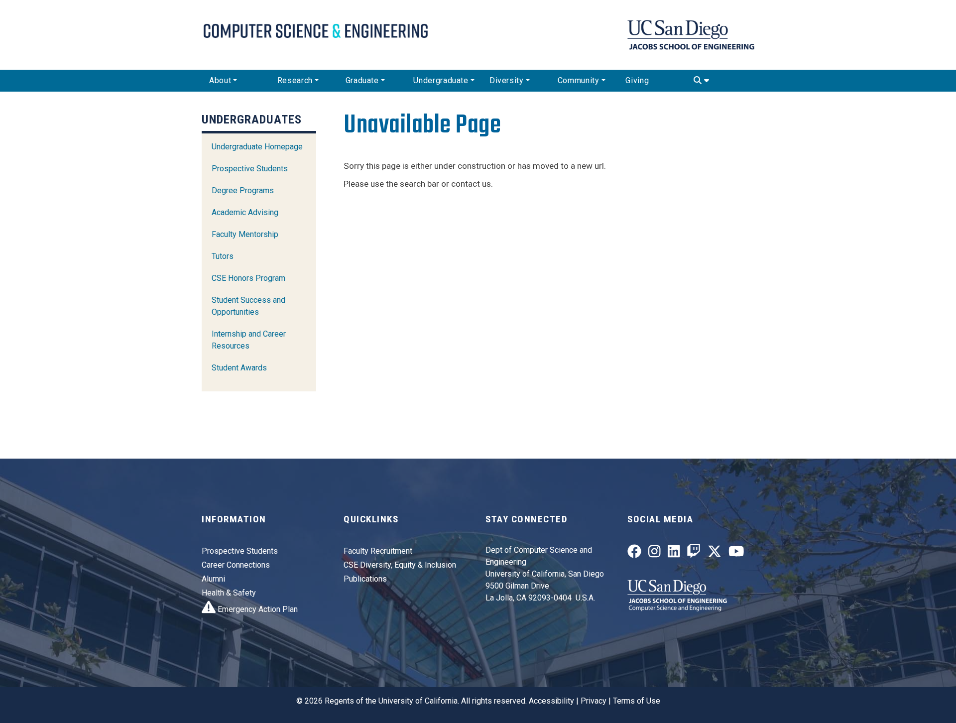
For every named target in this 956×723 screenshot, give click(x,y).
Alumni (213, 579)
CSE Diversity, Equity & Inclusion (400, 565)
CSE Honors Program (248, 278)
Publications (365, 579)
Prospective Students (250, 168)
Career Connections (236, 565)
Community (578, 80)
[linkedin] (674, 553)
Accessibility (551, 701)
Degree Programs (243, 190)
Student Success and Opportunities (248, 306)
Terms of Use (636, 701)
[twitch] (694, 553)
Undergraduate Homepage (257, 146)
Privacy (593, 701)
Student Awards (239, 367)
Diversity (506, 80)
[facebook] (634, 553)
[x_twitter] (714, 553)
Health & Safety (229, 593)
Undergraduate (440, 80)
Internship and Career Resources (249, 340)
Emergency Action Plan (257, 609)
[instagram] (654, 553)
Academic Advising (245, 212)
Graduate (362, 80)
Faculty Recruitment (378, 551)
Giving (637, 80)
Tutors (223, 256)
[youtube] (736, 553)
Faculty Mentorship (245, 234)
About (220, 80)
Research (295, 80)
